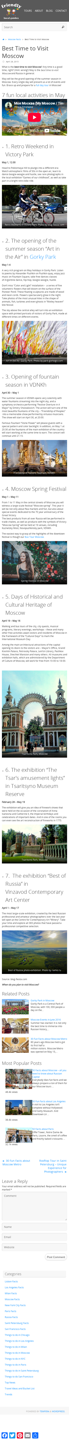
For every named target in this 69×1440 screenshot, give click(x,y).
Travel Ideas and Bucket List (19, 1388)
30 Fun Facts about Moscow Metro (49, 1038)
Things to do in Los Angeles (19, 1341)
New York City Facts (15, 1305)
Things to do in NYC (15, 1358)
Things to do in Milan (16, 1347)
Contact (61, 10)
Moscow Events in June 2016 (46, 1019)
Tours (28, 10)
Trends (8, 1394)
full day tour (42, 85)
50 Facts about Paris (43, 1129)
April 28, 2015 (12, 61)
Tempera (44, 1411)
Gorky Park (43, 256)
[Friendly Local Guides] (11, 11)
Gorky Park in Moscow (42, 1000)
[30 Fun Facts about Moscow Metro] (15, 1045)
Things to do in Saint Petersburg (22, 1370)
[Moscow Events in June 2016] (15, 1026)
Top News (10, 1382)
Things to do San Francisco (19, 1376)
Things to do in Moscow (17, 1352)
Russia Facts (11, 1317)
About (39, 10)
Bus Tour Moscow (34, 537)
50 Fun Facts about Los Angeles (49, 1101)
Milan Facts (11, 1293)
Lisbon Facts (11, 1281)
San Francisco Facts (15, 1329)
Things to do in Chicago (17, 1335)
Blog (49, 10)
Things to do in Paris (15, 1364)
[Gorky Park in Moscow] (15, 1006)
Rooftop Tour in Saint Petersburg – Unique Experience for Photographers (53, 1166)
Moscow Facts (14, 39)
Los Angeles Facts (14, 1287)
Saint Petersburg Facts (17, 1323)
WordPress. (58, 1411)
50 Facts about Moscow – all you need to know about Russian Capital (49, 1073)
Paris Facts (10, 1311)
